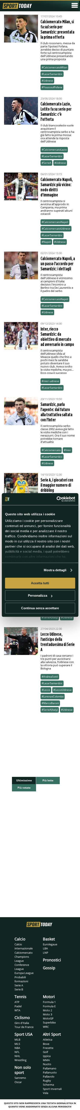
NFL (17, 1052)
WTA (17, 1010)
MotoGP (48, 1018)
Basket (49, 939)
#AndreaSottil (50, 676)
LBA (45, 948)
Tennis (20, 996)
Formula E (49, 1006)
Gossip (49, 967)
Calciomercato (24, 953)
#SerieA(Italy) (50, 617)
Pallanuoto (50, 1072)
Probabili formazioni (21, 979)
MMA (46, 1060)
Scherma (48, 1085)
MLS (17, 1044)
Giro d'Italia (22, 1023)
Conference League (22, 967)
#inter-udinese (50, 381)
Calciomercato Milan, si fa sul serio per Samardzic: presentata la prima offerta (57, 29)
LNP (45, 953)
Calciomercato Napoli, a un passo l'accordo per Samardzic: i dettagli (58, 263)
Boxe (46, 1044)
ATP (17, 1002)
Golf (45, 1052)
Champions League (22, 959)
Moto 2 (47, 1010)
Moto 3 (47, 1014)
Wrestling (20, 1060)
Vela (45, 1093)
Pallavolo (48, 1076)
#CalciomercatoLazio (54, 149)
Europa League (24, 973)
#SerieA (46, 163)
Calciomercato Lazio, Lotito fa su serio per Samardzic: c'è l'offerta (56, 111)
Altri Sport (52, 1034)
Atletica (47, 1039)
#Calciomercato (51, 450)
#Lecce (46, 690)
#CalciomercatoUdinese (56, 228)
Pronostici (52, 959)
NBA (17, 1048)
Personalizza (37, 595)
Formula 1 (49, 1002)
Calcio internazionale (24, 946)
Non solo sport (23, 1070)
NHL (17, 1056)
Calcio (20, 939)
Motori (49, 996)
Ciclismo (22, 1017)
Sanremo (20, 1078)
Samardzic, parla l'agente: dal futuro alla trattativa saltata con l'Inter (56, 412)
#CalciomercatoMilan (54, 67)
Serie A (19, 985)
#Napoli (46, 242)
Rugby (47, 1080)
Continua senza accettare (40, 608)
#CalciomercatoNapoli (55, 222)
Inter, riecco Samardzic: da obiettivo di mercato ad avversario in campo (57, 336)
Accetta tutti (40, 583)
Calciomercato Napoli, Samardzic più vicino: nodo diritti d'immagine (57, 187)
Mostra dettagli (55, 570)
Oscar (18, 1082)
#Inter (67, 450)
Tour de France (24, 1027)
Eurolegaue (50, 944)
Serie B (19, 989)
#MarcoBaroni (50, 703)
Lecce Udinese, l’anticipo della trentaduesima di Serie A (58, 641)
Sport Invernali (52, 1089)
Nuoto (47, 1064)
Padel (18, 1006)
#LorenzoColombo (53, 696)
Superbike (49, 1022)
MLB (17, 1039)
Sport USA (23, 1034)
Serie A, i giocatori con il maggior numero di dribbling (57, 485)
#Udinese (47, 80)
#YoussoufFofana (52, 87)
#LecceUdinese (62, 690)
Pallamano (49, 1068)
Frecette (48, 1048)
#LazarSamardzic (52, 74)
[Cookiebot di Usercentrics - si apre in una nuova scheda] (57, 499)
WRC (46, 1027)
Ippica (47, 1056)
